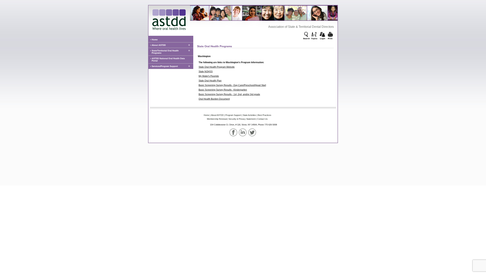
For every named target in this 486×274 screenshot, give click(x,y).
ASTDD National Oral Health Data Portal (168, 59)
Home (155, 39)
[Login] (322, 36)
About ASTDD (159, 45)
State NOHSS (206, 71)
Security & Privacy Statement (242, 119)
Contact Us (262, 119)
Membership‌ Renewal (217, 119)
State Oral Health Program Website (217, 67)
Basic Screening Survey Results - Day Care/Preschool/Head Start (232, 85)
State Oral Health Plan (210, 80)
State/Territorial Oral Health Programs (165, 51)
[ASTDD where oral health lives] (168, 18)
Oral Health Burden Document (214, 99)
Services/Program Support (165, 66)
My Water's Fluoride (209, 76)
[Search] (306, 36)
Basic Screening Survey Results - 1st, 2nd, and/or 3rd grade (229, 94)
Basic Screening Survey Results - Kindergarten (223, 89)
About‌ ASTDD (217, 115)
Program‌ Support (233, 115)
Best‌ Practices (264, 115)
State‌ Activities (249, 115)
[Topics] (314, 36)
